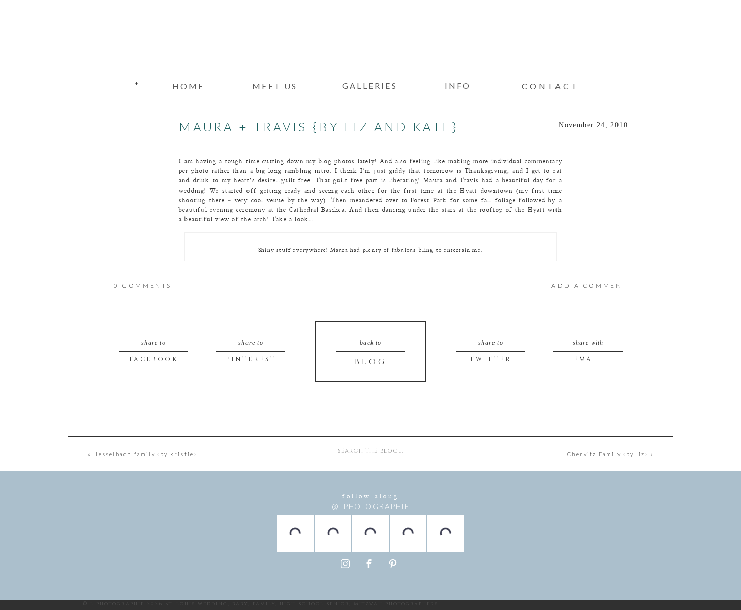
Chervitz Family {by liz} (607, 454)
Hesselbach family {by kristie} (145, 454)
